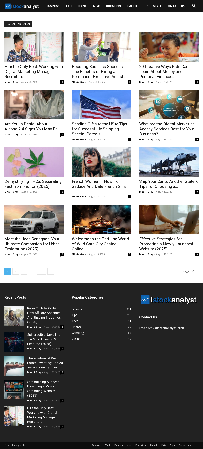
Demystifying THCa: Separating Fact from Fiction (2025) (33, 184)
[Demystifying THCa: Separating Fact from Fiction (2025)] (34, 162)
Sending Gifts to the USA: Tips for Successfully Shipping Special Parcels (99, 129)
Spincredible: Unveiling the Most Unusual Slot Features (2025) (43, 339)
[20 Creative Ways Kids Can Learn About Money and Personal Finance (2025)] (169, 47)
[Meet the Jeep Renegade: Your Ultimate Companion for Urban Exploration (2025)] (34, 219)
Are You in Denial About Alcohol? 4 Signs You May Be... (32, 126)
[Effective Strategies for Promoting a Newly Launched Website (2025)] (169, 219)
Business (52, 6)
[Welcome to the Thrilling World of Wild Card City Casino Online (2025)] (101, 219)
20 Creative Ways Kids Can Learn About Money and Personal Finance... (163, 71)
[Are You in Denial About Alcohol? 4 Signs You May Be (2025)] (34, 104)
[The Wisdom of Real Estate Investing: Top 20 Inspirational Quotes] (14, 366)
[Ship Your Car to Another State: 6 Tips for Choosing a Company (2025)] (169, 162)
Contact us (175, 6)
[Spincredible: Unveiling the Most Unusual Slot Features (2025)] (14, 342)
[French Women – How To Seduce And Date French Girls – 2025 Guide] (101, 162)
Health (131, 6)
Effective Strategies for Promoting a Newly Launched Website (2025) (166, 244)
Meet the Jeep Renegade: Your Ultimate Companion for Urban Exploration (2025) (32, 244)
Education (112, 6)
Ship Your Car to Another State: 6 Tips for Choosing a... (169, 184)
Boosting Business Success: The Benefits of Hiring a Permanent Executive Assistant (100, 71)
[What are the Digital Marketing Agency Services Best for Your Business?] (169, 104)
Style (157, 6)
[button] (194, 6)
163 (41, 271)
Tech (68, 6)
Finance (82, 6)
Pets (145, 6)
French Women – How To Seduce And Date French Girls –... (99, 186)
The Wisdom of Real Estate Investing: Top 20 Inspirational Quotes (45, 362)
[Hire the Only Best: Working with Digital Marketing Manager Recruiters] (34, 47)
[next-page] (50, 271)
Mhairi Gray (11, 81)
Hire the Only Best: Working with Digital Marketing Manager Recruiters (33, 71)
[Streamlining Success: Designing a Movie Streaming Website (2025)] (14, 389)
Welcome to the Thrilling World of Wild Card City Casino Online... (100, 244)
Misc (96, 6)
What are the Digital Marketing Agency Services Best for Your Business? (167, 129)
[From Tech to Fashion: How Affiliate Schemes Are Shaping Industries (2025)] (14, 316)
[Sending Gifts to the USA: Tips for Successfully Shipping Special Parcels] (101, 104)
